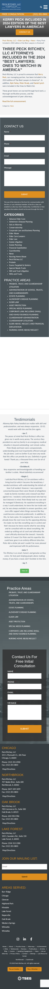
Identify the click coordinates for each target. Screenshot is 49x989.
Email (7, 156)
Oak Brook (6, 919)
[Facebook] (31, 940)
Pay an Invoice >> (15, 969)
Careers (12, 951)
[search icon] (41, 7)
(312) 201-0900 (39, 14)
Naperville (6, 915)
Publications (33, 949)
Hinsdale (5, 908)
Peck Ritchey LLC (16, 260)
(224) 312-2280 (14, 843)
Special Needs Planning (20, 308)
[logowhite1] (11, 6)
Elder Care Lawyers (17, 236)
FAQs (6, 949)
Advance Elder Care (17, 219)
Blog (5, 951)
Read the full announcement (14, 101)
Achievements (41, 946)
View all (24, 571)
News (12, 106)
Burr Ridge (6, 892)
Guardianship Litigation (21, 321)
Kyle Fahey (14, 83)
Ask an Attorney (15, 225)
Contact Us (24, 32)
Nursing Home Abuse (17, 257)
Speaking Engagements (24, 951)
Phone (7, 144)
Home (4, 946)
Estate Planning (15, 245)
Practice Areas (20, 946)
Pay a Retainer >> (34, 969)
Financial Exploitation (18, 248)
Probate (12, 262)
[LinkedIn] (24, 940)
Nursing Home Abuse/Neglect (23, 330)
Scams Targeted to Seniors (20, 265)
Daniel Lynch (39, 83)
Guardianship (14, 251)
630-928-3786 (13, 816)
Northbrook (20, 959)
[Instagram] (18, 940)
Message (8, 168)
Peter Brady (24, 83)
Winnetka (6, 931)
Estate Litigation (15, 242)
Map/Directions (8, 769)
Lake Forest (6, 911)
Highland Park (7, 904)
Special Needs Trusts (17, 268)
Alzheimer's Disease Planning (23, 299)
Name (7, 132)
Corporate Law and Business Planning (24, 231)
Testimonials (15, 949)
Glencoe (5, 900)
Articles (42, 949)
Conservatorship (15, 228)
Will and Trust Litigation (19, 271)
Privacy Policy (15, 954)
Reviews (24, 949)
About (11, 946)
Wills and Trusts (15, 274)
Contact (25, 954)
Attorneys (31, 946)
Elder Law (13, 239)
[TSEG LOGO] (24, 980)
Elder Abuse (14, 234)
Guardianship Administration (24, 318)
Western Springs (8, 923)
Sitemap (32, 954)
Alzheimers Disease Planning (21, 222)
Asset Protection (17, 305)
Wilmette (6, 927)
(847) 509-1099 (14, 789)
